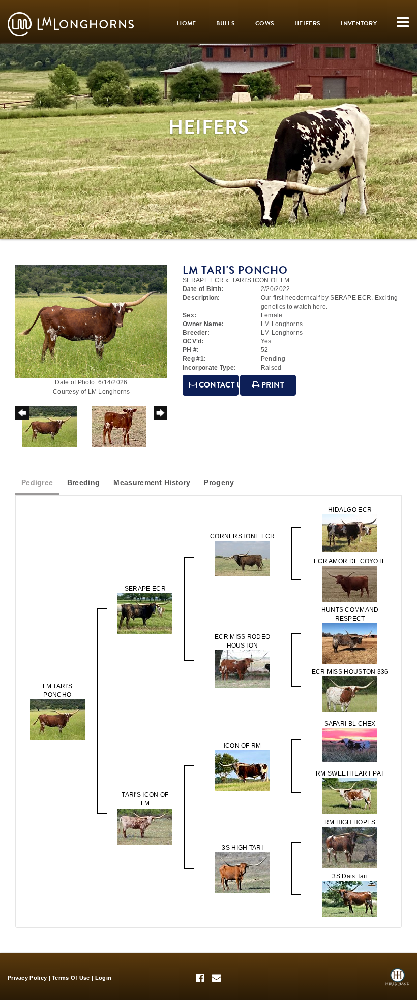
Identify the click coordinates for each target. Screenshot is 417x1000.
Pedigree (37, 482)
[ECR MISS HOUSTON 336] (349, 694)
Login (103, 978)
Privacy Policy (27, 978)
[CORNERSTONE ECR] (242, 557)
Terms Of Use (71, 978)
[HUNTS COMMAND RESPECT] (349, 643)
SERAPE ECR (203, 280)
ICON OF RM (242, 745)
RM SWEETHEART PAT (350, 773)
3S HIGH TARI (242, 847)
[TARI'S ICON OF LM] (144, 825)
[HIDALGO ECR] (349, 532)
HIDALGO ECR (350, 509)
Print (271, 385)
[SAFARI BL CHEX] (349, 745)
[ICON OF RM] (242, 770)
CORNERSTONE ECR (242, 536)
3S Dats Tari (350, 876)
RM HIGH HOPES (350, 822)
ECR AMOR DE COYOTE (350, 561)
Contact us (218, 385)
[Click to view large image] (91, 321)
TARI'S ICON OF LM (260, 280)
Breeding (83, 482)
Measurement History (151, 482)
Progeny (219, 482)
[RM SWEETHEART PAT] (349, 795)
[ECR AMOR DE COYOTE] (349, 583)
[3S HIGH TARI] (242, 872)
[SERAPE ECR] (144, 613)
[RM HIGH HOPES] (349, 847)
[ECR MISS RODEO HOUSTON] (242, 668)
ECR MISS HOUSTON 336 (350, 671)
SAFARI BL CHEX (350, 723)
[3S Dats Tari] (349, 898)
